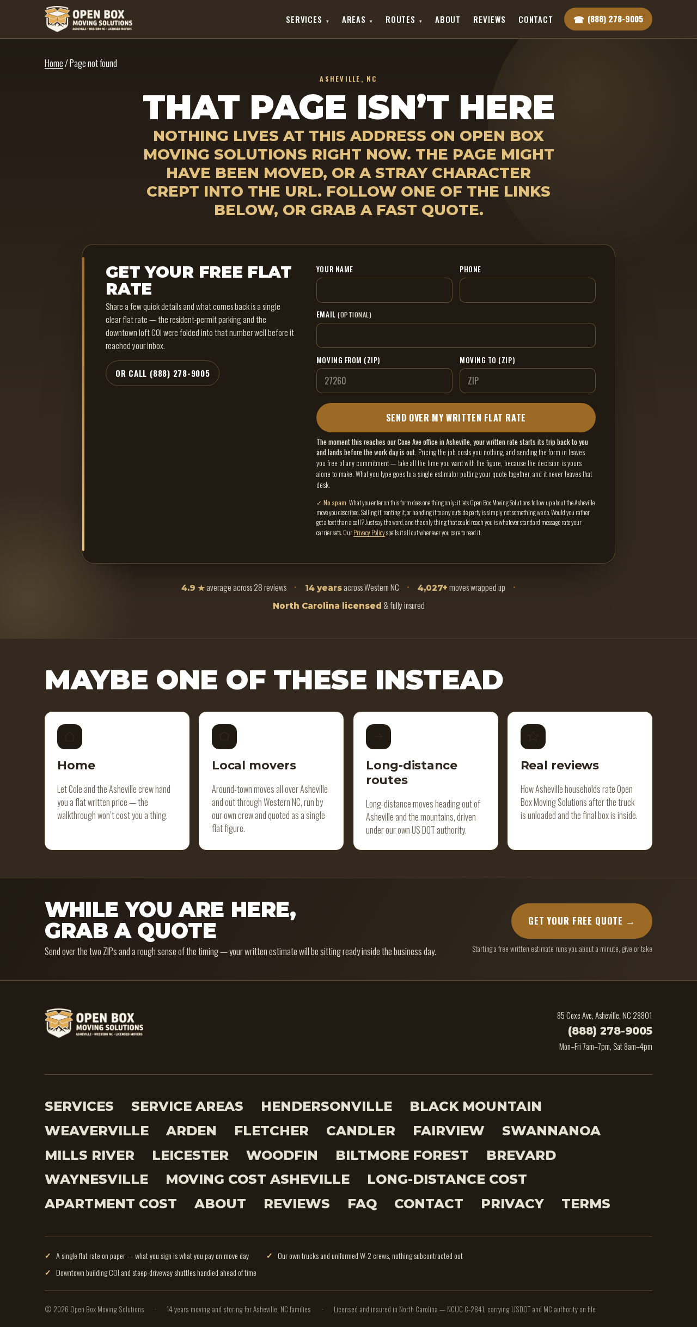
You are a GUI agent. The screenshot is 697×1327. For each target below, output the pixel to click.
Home (54, 63)
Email (343, 314)
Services (307, 19)
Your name (334, 269)
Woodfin (282, 1155)
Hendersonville (326, 1106)
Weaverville (97, 1131)
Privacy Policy (369, 532)
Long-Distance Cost (447, 1179)
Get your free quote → (581, 921)
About (448, 19)
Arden (191, 1131)
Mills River (89, 1155)
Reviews (489, 19)
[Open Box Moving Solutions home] (88, 19)
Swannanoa (551, 1131)
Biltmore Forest (402, 1155)
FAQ (362, 1204)
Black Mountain (475, 1106)
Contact (535, 19)
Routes (404, 19)
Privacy (512, 1204)
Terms (585, 1204)
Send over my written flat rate (456, 417)
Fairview (449, 1131)
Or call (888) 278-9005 (162, 373)
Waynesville (96, 1179)
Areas (357, 19)
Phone (470, 269)
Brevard (521, 1155)
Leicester (190, 1155)
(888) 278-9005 (610, 1030)
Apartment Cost (111, 1204)
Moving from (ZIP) (348, 359)
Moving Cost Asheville (258, 1179)
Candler (360, 1131)
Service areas (187, 1106)
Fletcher (271, 1131)
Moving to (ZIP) (487, 359)
